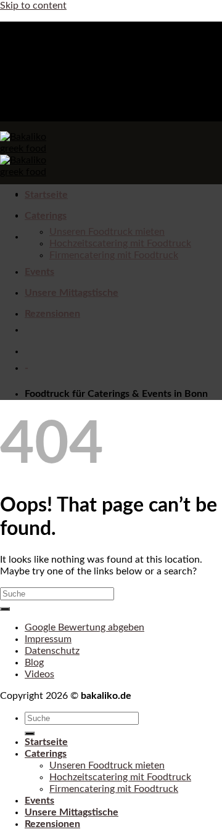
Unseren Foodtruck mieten (107, 232)
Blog (34, 662)
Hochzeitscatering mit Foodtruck (120, 243)
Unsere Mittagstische (71, 293)
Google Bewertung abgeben (84, 627)
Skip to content (33, 5)
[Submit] (5, 609)
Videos (39, 674)
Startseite (46, 195)
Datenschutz (52, 651)
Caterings (46, 216)
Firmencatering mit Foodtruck (113, 255)
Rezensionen (52, 314)
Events (39, 272)
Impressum (48, 639)
